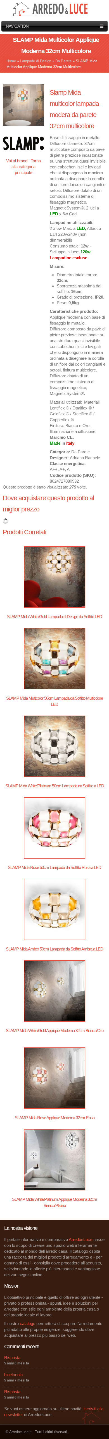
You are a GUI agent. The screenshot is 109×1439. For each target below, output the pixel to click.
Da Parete (63, 61)
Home (11, 61)
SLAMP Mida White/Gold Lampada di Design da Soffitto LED (54, 616)
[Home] (53, 8)
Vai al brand (16, 160)
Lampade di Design (35, 61)
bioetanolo (13, 1374)
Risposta (12, 1357)
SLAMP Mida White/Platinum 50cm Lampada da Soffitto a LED (54, 785)
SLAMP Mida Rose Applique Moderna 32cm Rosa (54, 1117)
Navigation (17, 26)
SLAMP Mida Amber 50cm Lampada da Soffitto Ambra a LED (54, 949)
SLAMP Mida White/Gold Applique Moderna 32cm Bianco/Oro (54, 1030)
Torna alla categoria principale (26, 166)
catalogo (27, 1323)
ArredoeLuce (80, 1239)
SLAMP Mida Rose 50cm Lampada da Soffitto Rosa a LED (54, 867)
